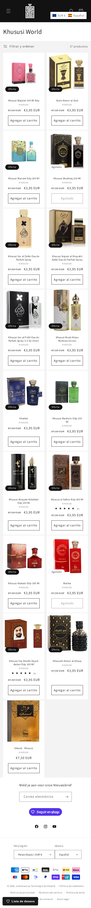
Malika (67, 583)
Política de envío (75, 892)
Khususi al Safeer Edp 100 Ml (67, 499)
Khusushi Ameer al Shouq (67, 660)
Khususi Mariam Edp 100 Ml (24, 178)
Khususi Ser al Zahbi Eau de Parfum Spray (23, 258)
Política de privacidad (22, 892)
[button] (8, 11)
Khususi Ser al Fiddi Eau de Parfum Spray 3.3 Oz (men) (23, 339)
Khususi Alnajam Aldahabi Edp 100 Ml (24, 501)
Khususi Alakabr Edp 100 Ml (24, 583)
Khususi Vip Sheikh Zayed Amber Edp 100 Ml (23, 662)
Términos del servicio (50, 892)
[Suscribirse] (67, 797)
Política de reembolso (71, 886)
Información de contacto (39, 899)
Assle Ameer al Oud (67, 100)
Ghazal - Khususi (23, 748)
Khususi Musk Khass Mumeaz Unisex (67, 339)
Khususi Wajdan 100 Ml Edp (24, 100)
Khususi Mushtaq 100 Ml (67, 178)
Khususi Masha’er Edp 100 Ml (67, 420)
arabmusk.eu (23, 886)
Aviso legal (63, 899)
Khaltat (23, 418)
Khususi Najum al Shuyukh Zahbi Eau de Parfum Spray (67, 258)
